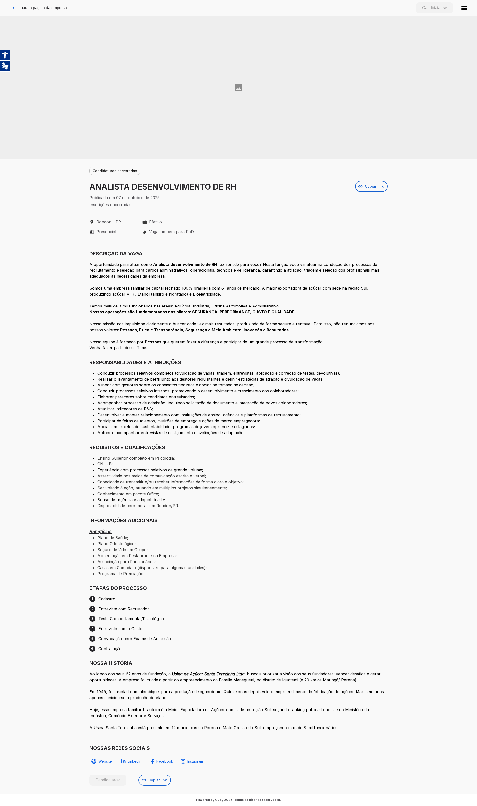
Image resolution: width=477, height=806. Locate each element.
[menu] (464, 8)
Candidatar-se (434, 8)
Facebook (164, 761)
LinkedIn (134, 761)
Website (105, 761)
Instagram (195, 761)
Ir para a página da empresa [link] (42, 8)
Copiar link (374, 186)
